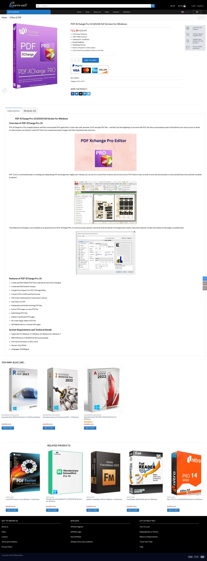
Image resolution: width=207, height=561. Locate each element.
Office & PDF (16, 17)
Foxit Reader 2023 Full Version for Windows (142, 499)
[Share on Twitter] (76, 94)
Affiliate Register (77, 527)
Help (141, 547)
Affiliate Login (76, 532)
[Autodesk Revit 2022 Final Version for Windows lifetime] (21, 389)
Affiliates (126, 12)
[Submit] (153, 6)
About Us (97, 12)
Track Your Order (146, 542)
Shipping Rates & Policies (149, 532)
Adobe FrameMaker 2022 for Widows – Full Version (104, 499)
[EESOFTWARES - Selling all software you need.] (18, 5)
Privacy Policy (7, 547)
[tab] (13, 111)
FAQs (107, 12)
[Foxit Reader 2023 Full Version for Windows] (146, 472)
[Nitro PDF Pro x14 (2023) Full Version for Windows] (186, 472)
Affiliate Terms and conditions (82, 542)
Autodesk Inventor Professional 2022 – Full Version (61, 417)
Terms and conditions (9, 542)
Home (79, 12)
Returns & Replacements (149, 537)
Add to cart (90, 60)
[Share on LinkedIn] (85, 94)
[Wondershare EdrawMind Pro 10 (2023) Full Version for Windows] (65, 472)
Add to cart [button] (7, 428)
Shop (87, 12)
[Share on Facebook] (72, 94)
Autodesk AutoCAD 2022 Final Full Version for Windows (100, 418)
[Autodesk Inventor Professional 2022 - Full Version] (62, 389)
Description (13, 111)
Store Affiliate (76, 537)
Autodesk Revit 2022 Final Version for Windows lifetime (21, 417)
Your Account (145, 527)
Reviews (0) (30, 111)
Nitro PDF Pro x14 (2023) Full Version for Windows (185, 499)
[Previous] (5, 482)
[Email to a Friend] (80, 94)
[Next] (205, 482)
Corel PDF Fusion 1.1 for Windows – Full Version (22, 499)
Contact (116, 12)
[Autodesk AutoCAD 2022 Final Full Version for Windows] (103, 389)
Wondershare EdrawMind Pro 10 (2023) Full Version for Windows (64, 500)
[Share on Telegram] (89, 94)
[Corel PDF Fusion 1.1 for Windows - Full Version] (25, 472)
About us (5, 527)
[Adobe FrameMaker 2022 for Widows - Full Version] (105, 472)
